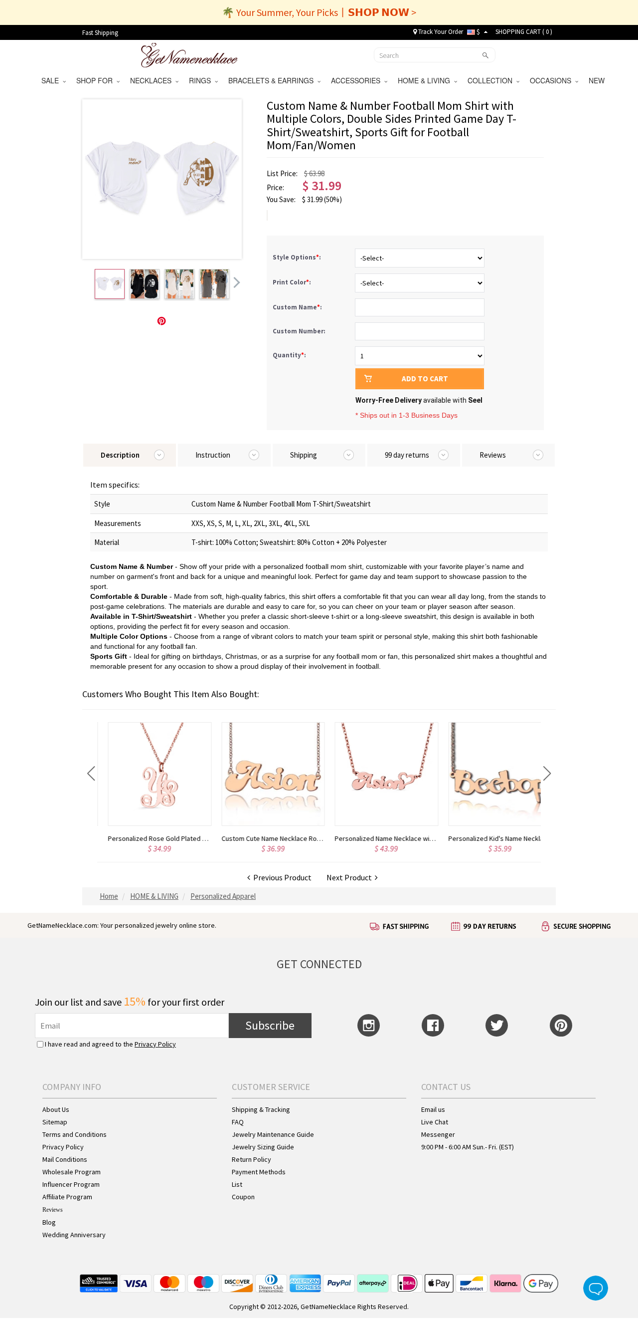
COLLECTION (492, 80)
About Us (55, 1109)
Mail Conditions (64, 1159)
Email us (433, 1109)
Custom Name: (298, 307)
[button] (91, 773)
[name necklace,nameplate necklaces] (189, 53)
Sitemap (54, 1121)
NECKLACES (152, 80)
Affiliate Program (67, 1196)
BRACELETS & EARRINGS (273, 80)
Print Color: (293, 282)
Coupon (243, 1196)
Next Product (350, 877)
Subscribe (270, 1025)
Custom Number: (300, 331)
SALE (52, 80)
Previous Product (281, 877)
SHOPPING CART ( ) (523, 31)
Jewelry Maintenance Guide (273, 1134)
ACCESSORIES (357, 80)
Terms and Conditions (74, 1134)
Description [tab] (120, 455)
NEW (598, 80)
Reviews (52, 1209)
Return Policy (251, 1159)
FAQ (238, 1121)
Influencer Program (71, 1184)
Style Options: (297, 257)
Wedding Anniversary (74, 1234)
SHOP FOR (96, 80)
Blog (49, 1222)
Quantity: (289, 355)
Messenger (438, 1134)
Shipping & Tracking (261, 1109)
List (237, 1184)
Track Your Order (440, 31)
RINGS (202, 80)
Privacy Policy (155, 1044)
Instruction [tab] (212, 455)
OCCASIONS (552, 80)
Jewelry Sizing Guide (263, 1146)
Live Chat (434, 1121)
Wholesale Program (71, 1171)
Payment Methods (259, 1171)
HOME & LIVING (426, 80)
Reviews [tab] (492, 455)
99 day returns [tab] (407, 455)
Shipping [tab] (303, 455)
